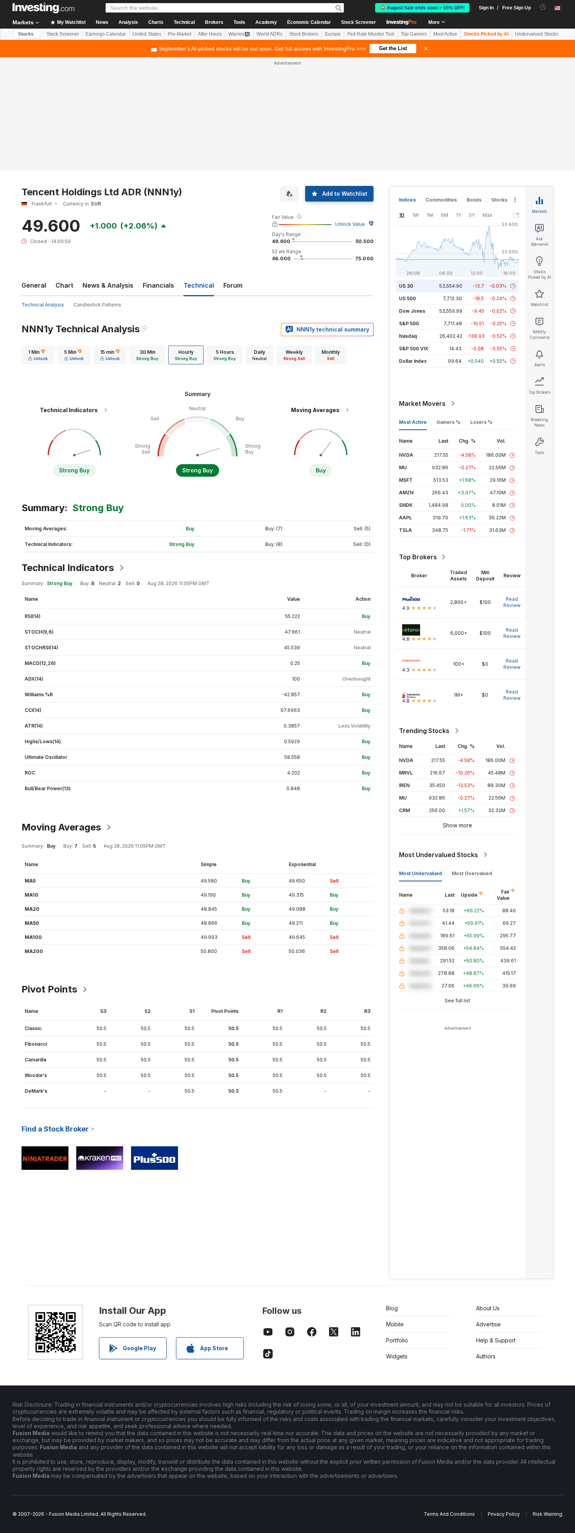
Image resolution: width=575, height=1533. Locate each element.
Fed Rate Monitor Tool (370, 34)
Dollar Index (413, 361)
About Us (488, 1308)
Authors (486, 1356)
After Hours (210, 34)
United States (147, 34)
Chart (64, 285)
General (34, 285)
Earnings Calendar (106, 34)
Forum (233, 285)
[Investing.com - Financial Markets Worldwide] (43, 7)
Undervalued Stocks (536, 34)
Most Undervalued (420, 873)
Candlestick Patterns (97, 305)
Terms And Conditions (449, 1514)
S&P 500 (409, 323)
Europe (333, 34)
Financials (158, 285)
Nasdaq (408, 336)
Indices (407, 200)
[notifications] (543, 7)
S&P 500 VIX (413, 348)
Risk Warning (547, 1514)
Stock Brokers (303, 34)
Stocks (26, 34)
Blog (392, 1308)
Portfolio (397, 1340)
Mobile (395, 1324)
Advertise (488, 1324)
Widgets (397, 1356)
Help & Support (496, 1340)
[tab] (38, 355)
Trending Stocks (424, 731)
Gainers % (448, 422)
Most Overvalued (472, 873)
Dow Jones (412, 311)
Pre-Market (179, 34)
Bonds (474, 200)
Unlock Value (350, 224)
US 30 (406, 286)
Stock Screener (358, 22)
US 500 (407, 298)
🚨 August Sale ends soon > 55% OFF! (422, 8)
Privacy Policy (504, 1514)
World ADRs (269, 34)
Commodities (441, 200)
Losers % (481, 422)
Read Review (512, 602)
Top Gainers (414, 34)
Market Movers (422, 403)
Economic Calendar (309, 22)
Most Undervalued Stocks (438, 855)
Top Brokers (418, 557)
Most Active (445, 34)
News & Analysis (108, 285)
